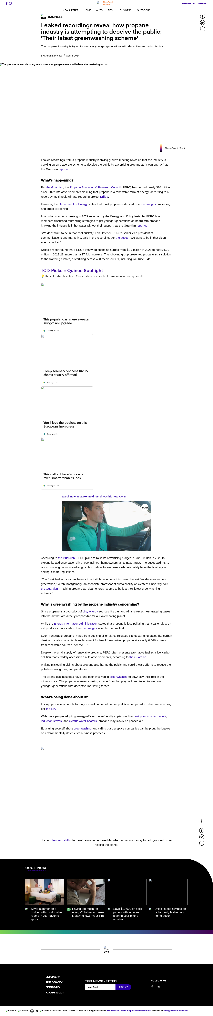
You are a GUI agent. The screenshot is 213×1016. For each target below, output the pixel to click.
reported (64, 169)
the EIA (51, 708)
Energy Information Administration (76, 623)
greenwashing (119, 676)
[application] (106, 526)
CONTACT (55, 992)
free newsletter (61, 840)
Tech (111, 10)
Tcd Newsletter (100, 981)
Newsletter (70, 10)
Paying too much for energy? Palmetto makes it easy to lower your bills (88, 912)
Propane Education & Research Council (95, 187)
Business (125, 10)
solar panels (158, 716)
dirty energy (90, 611)
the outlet (122, 237)
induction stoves (51, 721)
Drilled (104, 196)
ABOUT (53, 977)
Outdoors (143, 10)
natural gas (148, 204)
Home (87, 10)
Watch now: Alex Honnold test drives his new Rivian (94, 496)
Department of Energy (73, 204)
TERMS (53, 987)
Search (188, 3)
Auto (99, 10)
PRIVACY (54, 982)
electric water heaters (83, 721)
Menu (202, 3)
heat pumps (141, 716)
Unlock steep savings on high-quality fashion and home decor (170, 912)
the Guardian (54, 187)
